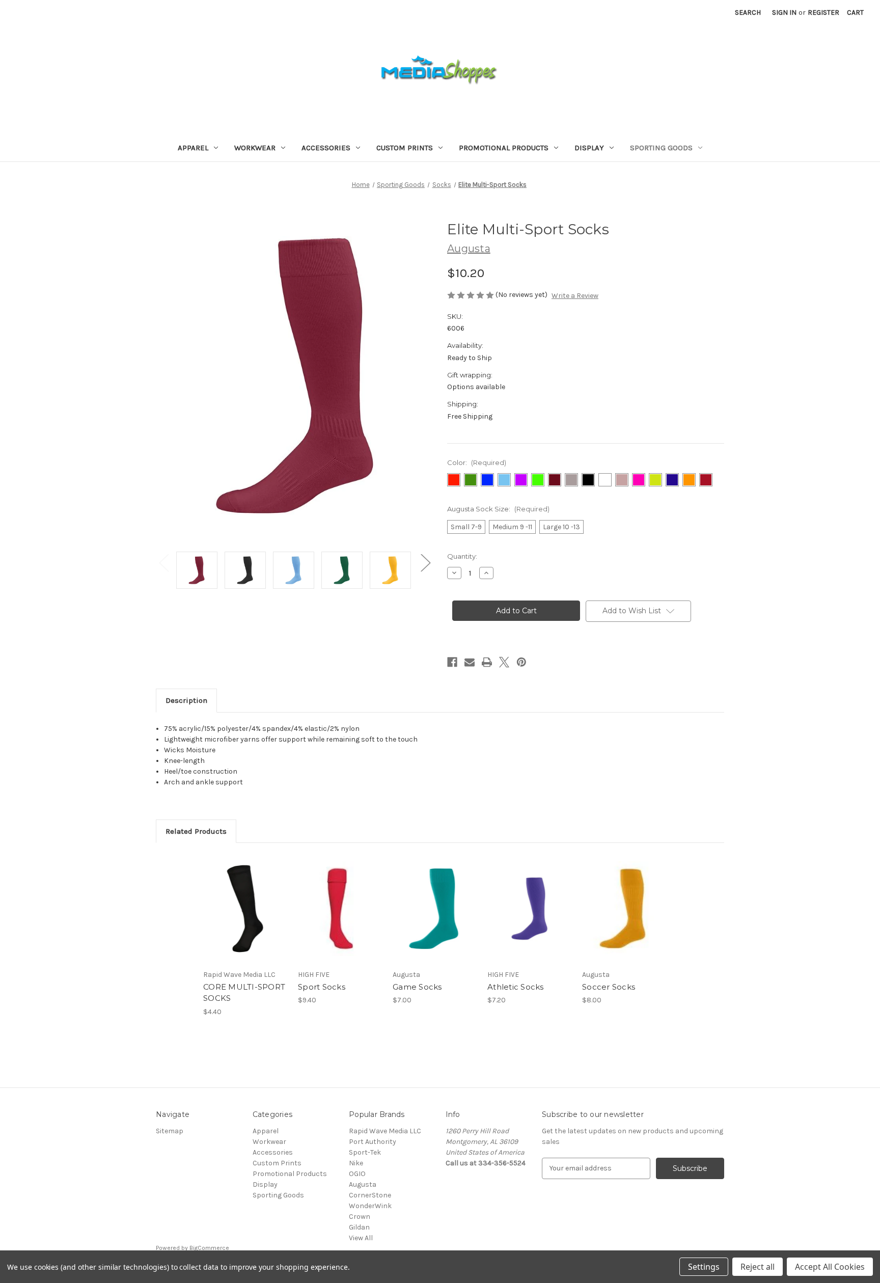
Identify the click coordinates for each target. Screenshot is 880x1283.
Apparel (193, 147)
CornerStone (370, 1195)
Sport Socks (321, 987)
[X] (504, 662)
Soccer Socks (608, 987)
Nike (356, 1163)
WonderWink (370, 1206)
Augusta (362, 1184)
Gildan (359, 1227)
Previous (163, 562)
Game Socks (417, 987)
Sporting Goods (661, 147)
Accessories (325, 147)
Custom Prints (404, 147)
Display (589, 147)
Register (823, 12)
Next (425, 562)
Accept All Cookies (830, 1266)
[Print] (487, 662)
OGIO (357, 1173)
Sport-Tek (365, 1152)
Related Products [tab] (196, 831)
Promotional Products (503, 147)
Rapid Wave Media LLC (385, 1131)
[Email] (469, 662)
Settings (704, 1266)
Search (748, 12)
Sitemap (169, 1131)
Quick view (236, 900)
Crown (359, 1216)
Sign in (784, 12)
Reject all (757, 1266)
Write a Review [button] (575, 295)
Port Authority (372, 1141)
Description (186, 700)
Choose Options (245, 918)
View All (361, 1238)
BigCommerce (209, 1247)
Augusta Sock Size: (498, 509)
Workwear (255, 147)
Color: (476, 462)
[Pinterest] (521, 662)
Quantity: (462, 556)
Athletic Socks (515, 987)
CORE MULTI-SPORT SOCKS (244, 992)
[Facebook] (452, 662)
